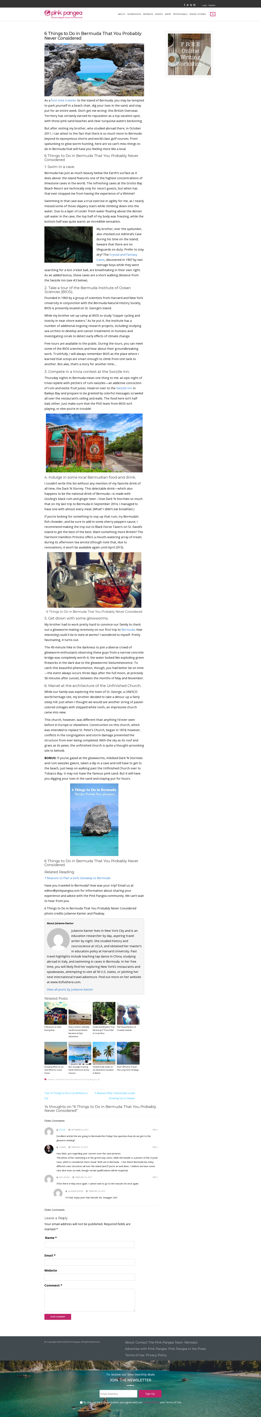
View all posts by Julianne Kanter (70, 989)
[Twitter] (188, 5)
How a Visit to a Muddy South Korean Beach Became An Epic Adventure (79, 1032)
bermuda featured (73, 1079)
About (121, 14)
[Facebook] (184, 5)
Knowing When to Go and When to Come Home (54, 1070)
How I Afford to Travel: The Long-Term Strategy (128, 1068)
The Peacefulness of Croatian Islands (126, 1028)
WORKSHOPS (134, 14)
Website (50, 1270)
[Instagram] (194, 5)
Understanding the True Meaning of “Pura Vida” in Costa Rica (104, 1030)
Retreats (190, 1342)
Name (51, 1238)
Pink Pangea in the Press (187, 1349)
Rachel (62, 1129)
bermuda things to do (90, 1079)
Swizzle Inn (124, 388)
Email (50, 1255)
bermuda (60, 1079)
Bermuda (128, 630)
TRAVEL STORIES (197, 14)
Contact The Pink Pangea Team (159, 1342)
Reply (155, 1129)
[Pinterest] (191, 5)
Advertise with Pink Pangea (146, 1349)
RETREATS (148, 14)
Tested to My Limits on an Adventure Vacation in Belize (103, 1070)
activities (51, 1079)
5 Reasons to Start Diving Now (52, 1028)
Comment (53, 1285)
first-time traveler (63, 100)
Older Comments (54, 1120)
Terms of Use (135, 1355)
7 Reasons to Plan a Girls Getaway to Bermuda (77, 878)
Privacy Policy (157, 1355)
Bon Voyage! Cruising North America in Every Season (79, 1070)
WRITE (168, 14)
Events (159, 14)
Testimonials (180, 14)
